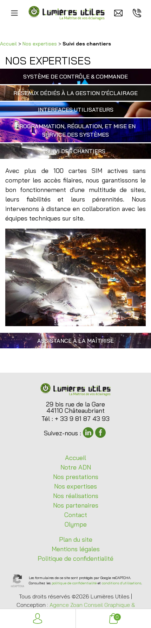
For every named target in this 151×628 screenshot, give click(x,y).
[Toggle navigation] (14, 13)
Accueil (8, 44)
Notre (75, 467)
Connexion (38, 618)
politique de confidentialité (74, 583)
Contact (75, 515)
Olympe (76, 524)
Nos (75, 477)
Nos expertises (39, 44)
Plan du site (75, 539)
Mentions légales (76, 549)
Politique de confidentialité (75, 558)
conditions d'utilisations (121, 583)
